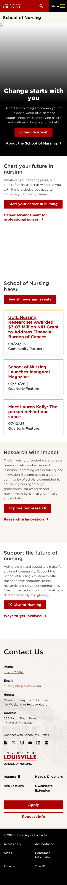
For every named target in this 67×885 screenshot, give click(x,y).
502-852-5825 (14, 672)
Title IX (40, 866)
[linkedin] (38, 743)
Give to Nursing (27, 605)
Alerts (8, 853)
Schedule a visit (33, 132)
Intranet (10, 776)
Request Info (33, 817)
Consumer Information (43, 855)
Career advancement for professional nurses (25, 217)
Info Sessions (14, 786)
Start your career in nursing (33, 204)
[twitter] (14, 743)
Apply (33, 805)
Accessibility (12, 844)
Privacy (9, 866)
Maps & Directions (49, 776)
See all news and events (30, 299)
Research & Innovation (24, 519)
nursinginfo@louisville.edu (22, 686)
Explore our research (27, 508)
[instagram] (22, 743)
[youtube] (30, 743)
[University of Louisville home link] (12, 6)
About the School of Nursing (32, 143)
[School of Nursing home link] (21, 758)
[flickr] (46, 743)
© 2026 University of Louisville (25, 835)
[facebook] (5, 743)
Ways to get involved (23, 616)
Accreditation (44, 844)
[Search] (43, 6)
